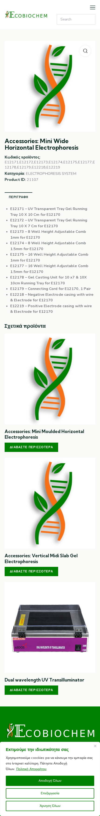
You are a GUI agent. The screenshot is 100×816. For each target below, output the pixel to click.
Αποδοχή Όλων (50, 780)
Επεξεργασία (50, 793)
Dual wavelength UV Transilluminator (44, 680)
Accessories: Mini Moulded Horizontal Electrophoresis (44, 434)
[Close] (95, 746)
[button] (85, 50)
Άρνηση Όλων (50, 806)
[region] (50, 779)
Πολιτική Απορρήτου (31, 769)
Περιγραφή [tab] (18, 197)
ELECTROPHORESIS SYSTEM (51, 173)
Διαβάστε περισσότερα (31, 447)
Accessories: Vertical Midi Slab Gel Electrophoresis (41, 558)
